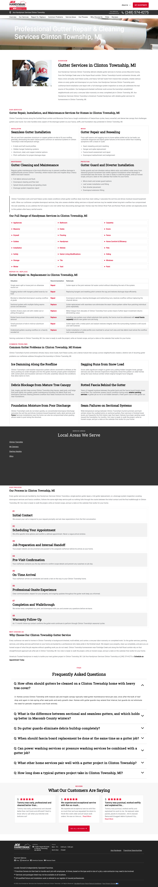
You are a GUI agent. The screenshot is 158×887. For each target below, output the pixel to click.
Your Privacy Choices (109, 883)
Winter (15, 267)
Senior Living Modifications (70, 254)
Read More (87, 816)
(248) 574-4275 (137, 12)
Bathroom (63, 223)
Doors (108, 229)
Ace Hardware (116, 850)
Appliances (17, 223)
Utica (11, 456)
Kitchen (62, 248)
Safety (15, 254)
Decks (62, 229)
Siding (108, 254)
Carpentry (109, 223)
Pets (107, 248)
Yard (61, 267)
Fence (108, 235)
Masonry (16, 229)
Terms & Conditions (95, 883)
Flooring (63, 235)
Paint (108, 267)
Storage (16, 260)
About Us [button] (125, 5)
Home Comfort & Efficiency (116, 241)
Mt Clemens (14, 447)
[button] (79, 687)
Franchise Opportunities (132, 850)
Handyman (64, 241)
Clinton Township (16, 442)
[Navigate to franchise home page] (18, 5)
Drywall (16, 235)
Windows (109, 260)
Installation (17, 248)
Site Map (77, 883)
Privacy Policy (84, 883)
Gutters (16, 241)
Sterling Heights (15, 451)
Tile (61, 260)
